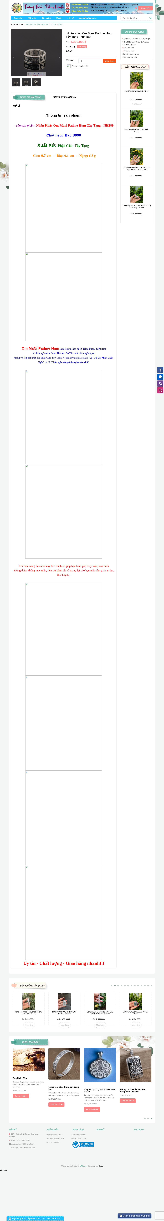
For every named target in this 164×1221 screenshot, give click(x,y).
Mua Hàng (29, 1025)
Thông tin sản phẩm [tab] (29, 97)
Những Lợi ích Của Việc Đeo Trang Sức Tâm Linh (133, 1090)
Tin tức (59, 18)
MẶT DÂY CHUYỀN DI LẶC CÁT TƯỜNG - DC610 (29, 1013)
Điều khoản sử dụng (78, 1138)
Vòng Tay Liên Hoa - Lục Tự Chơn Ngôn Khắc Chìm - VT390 (136, 168)
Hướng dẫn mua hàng (55, 1135)
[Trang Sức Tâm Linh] (82, 8)
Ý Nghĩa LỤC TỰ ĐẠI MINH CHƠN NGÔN (99, 1090)
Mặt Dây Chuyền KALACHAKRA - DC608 (100, 1013)
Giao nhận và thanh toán (55, 1138)
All (22, 24)
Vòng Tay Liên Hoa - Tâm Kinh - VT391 (136, 130)
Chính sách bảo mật (78, 1135)
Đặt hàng (111, 61)
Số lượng (69, 60)
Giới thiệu (32, 18)
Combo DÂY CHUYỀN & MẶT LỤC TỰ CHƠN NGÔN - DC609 (64, 1013)
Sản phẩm (46, 18)
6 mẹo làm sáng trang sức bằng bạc (63, 1088)
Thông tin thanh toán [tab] (64, 97)
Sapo (101, 1166)
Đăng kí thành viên (53, 1142)
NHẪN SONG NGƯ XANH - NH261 (137, 91)
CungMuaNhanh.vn (87, 18)
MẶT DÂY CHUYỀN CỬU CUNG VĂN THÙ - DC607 (135, 1013)
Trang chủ (17, 18)
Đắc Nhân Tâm (20, 1078)
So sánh (3, 1170)
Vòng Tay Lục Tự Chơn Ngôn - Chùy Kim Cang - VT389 (136, 206)
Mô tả (16, 105)
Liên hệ (70, 18)
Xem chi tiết (20, 1096)
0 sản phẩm (145, 8)
